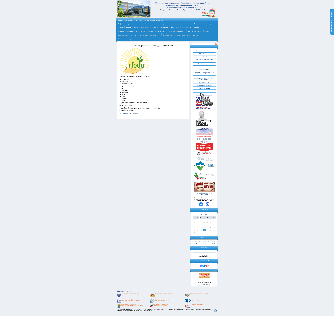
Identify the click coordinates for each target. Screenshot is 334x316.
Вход (208, 284)
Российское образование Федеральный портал (161, 305)
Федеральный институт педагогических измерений (161, 299)
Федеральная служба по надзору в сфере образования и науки (199, 294)
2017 (204, 243)
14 (207, 225)
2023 (199, 242)
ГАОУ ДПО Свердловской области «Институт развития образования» (131, 299)
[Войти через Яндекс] (207, 266)
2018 (199, 243)
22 (210, 227)
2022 (204, 242)
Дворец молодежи (197, 304)
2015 (213, 243)
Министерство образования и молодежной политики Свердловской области (168, 294)
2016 (208, 243)
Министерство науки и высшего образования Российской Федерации (131, 294)
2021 (208, 242)
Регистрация (202, 284)
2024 (195, 242)
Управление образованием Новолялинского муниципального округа (131, 305)
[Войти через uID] (201, 266)
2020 (213, 242)
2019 (195, 243)
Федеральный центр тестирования (197, 299)
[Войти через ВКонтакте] (204, 266)
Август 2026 (204, 215)
